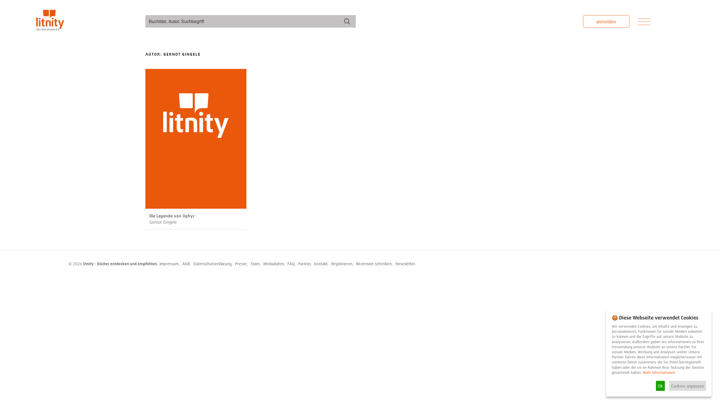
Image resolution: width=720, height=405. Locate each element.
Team (255, 263)
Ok (660, 385)
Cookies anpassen (687, 385)
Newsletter (405, 263)
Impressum (169, 263)
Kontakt (321, 263)
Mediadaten (273, 263)
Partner (304, 263)
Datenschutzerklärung (212, 263)
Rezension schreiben (374, 263)
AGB (186, 263)
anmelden (606, 21)
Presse (241, 263)
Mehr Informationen (659, 372)
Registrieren (341, 263)
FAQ (290, 263)
